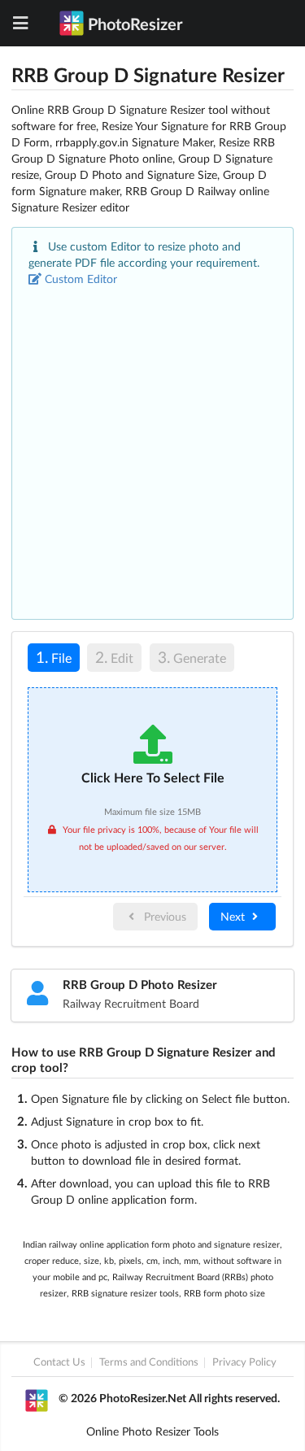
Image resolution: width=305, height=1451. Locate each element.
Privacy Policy (244, 1362)
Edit (114, 656)
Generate (192, 656)
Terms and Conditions (148, 1362)
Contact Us (59, 1362)
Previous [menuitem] (163, 916)
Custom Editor (81, 278)
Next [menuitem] (234, 916)
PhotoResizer (135, 23)
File (50, 656)
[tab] (54, 660)
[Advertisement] (152, 447)
